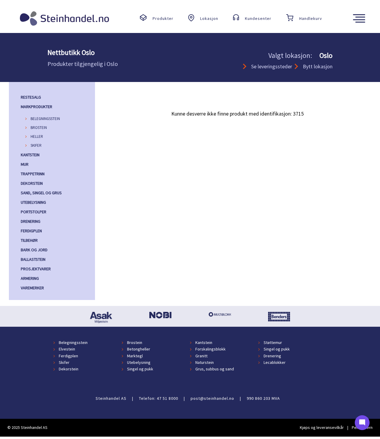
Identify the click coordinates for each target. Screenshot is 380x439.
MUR (24, 164)
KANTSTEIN (30, 154)
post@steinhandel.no (212, 398)
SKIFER (36, 145)
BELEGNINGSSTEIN (45, 118)
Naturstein (204, 362)
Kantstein (203, 342)
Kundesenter (258, 18)
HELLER (37, 136)
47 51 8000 (167, 398)
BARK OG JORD (34, 249)
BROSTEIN (39, 127)
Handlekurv (310, 18)
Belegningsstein (73, 342)
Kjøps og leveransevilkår (322, 427)
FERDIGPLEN (31, 230)
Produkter (163, 18)
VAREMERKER (32, 287)
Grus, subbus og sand (214, 369)
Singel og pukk (277, 349)
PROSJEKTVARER (36, 268)
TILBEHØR (29, 240)
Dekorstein (68, 369)
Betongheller (138, 349)
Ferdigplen (68, 356)
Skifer (64, 362)
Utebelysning (139, 362)
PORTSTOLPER (33, 211)
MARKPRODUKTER (36, 106)
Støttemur (273, 342)
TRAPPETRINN (33, 173)
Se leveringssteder (271, 66)
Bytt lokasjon (317, 66)
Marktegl (135, 356)
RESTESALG (31, 97)
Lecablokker (275, 362)
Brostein (134, 342)
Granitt (201, 356)
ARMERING (30, 278)
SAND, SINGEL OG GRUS (41, 192)
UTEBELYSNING (33, 202)
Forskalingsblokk (210, 349)
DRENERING (30, 221)
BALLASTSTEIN (33, 259)
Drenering (272, 356)
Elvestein (67, 349)
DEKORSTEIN (32, 183)
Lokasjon (209, 18)
